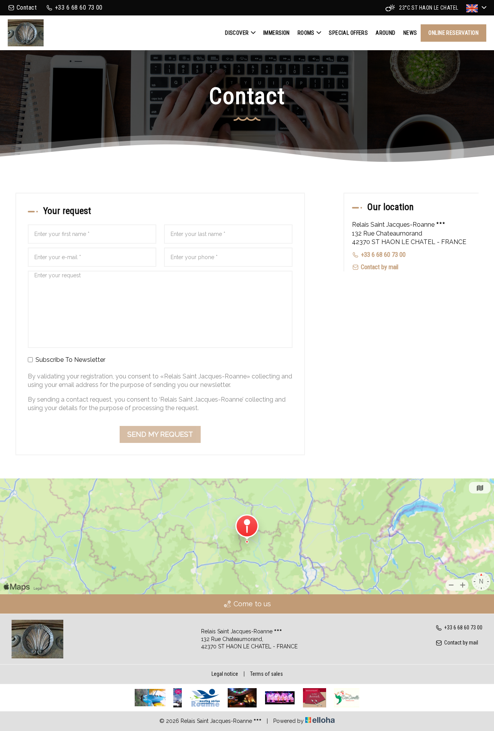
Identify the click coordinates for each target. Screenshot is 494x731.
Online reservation (453, 33)
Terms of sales (266, 674)
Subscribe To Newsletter (70, 359)
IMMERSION (276, 33)
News (410, 33)
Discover (237, 33)
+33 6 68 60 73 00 (463, 627)
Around (386, 33)
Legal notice (224, 674)
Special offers (348, 33)
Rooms (306, 33)
